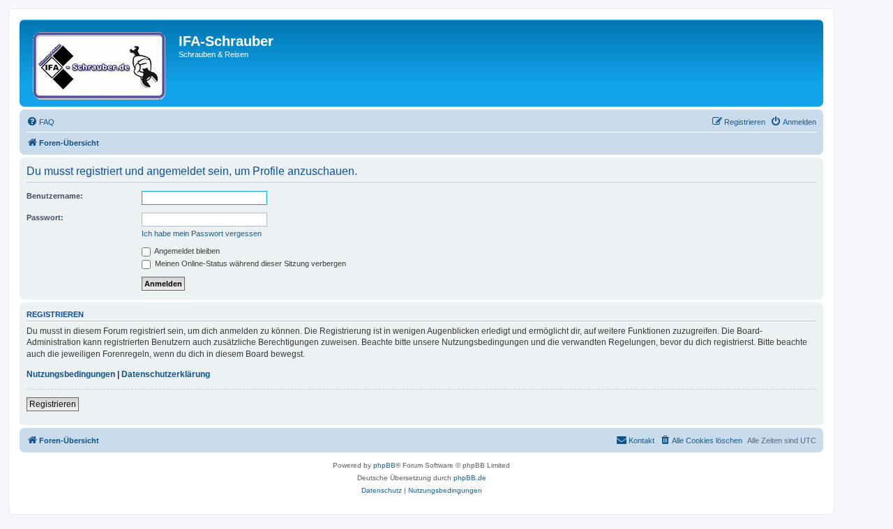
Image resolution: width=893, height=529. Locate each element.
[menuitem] (40, 122)
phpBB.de (469, 478)
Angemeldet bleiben (186, 251)
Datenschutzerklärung (165, 374)
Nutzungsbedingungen (71, 374)
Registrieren (52, 404)
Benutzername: (55, 196)
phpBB (384, 465)
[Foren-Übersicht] (101, 63)
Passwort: (45, 217)
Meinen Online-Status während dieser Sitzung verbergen (249, 263)
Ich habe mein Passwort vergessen (202, 233)
